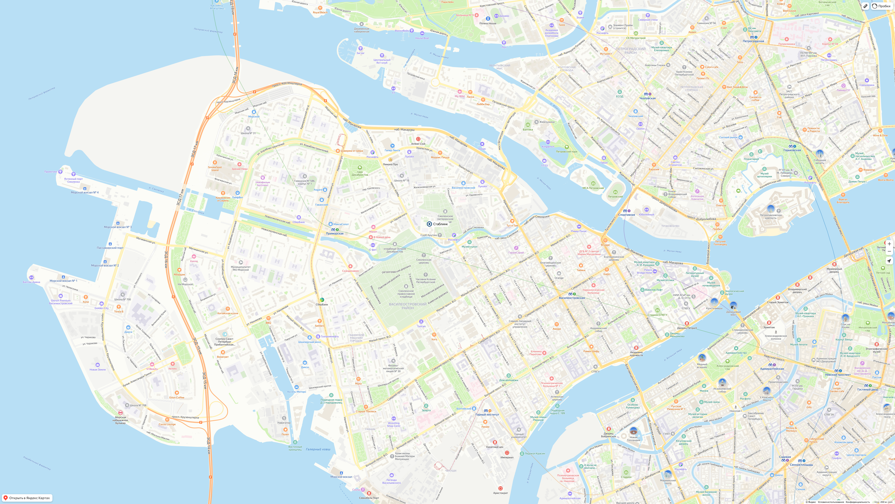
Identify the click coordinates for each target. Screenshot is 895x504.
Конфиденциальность (858, 502)
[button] (865, 6)
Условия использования (831, 502)
